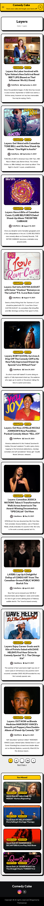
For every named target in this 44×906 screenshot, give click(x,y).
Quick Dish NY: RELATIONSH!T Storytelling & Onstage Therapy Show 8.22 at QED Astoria (20, 822)
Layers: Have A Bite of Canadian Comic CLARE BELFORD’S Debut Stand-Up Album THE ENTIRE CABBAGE (22, 217)
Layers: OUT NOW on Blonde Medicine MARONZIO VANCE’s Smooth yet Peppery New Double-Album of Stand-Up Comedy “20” (22, 726)
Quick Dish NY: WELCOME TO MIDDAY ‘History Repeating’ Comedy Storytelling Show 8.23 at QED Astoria (21, 799)
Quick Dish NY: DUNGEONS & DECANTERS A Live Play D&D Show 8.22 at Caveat (21, 845)
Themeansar (22, 903)
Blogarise (33, 900)
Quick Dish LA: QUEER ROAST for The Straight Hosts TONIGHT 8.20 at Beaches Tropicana (21, 868)
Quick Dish (22, 793)
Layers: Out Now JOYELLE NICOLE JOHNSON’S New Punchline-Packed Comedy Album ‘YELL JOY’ (22, 430)
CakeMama (15, 85)
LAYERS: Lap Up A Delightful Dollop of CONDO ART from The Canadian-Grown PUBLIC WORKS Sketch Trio (22, 579)
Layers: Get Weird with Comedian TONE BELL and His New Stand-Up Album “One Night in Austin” (22, 146)
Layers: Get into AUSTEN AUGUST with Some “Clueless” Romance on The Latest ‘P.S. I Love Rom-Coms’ (22, 289)
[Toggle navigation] (3, 7)
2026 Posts (11, 793)
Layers (27, 67)
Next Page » (22, 765)
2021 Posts (18, 67)
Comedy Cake (21, 5)
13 (28, 761)
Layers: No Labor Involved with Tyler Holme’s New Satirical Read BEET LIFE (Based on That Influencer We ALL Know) (22, 76)
